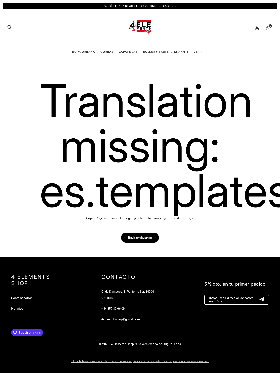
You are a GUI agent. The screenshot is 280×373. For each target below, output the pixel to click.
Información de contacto (196, 361)
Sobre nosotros (22, 298)
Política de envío (163, 361)
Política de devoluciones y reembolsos (90, 361)
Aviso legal (178, 361)
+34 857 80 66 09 (113, 308)
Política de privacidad (121, 361)
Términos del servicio (144, 361)
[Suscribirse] (261, 299)
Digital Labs (172, 344)
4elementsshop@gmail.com (120, 319)
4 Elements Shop (122, 344)
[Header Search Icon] (9, 27)
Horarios (17, 308)
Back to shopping (140, 237)
